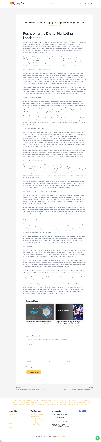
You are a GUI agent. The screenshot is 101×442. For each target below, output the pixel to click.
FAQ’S (11, 427)
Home (46, 3)
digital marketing (39, 323)
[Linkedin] (91, 3)
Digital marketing (30, 404)
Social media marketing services (26, 402)
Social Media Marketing (37, 418)
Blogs (71, 3)
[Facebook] (85, 3)
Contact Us (78, 3)
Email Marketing (35, 425)
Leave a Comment (30, 323)
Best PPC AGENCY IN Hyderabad (78, 404)
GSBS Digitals (61, 436)
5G (31, 283)
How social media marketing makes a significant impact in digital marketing (68, 322)
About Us (53, 3)
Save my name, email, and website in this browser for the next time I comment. (45, 367)
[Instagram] (88, 3)
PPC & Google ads (36, 423)
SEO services (72, 400)
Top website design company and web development (51, 404)
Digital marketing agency (45, 400)
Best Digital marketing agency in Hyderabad (24, 400)
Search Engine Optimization (39, 421)
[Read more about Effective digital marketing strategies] (40, 312)
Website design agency (60, 400)
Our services (13, 419)
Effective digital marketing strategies (38, 321)
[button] (66, 4)
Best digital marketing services (73, 402)
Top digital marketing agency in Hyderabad (50, 402)
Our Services (62, 3)
